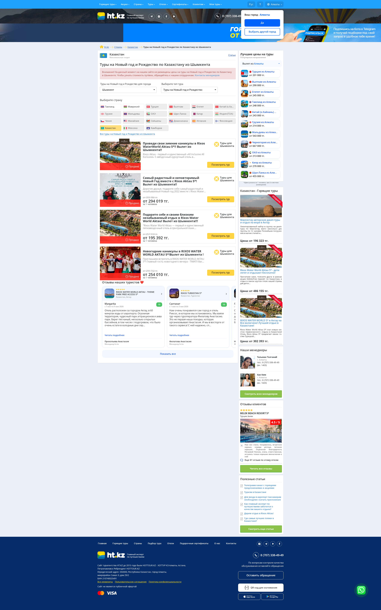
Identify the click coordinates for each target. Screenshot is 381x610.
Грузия (108, 113)
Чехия (108, 120)
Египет (200, 106)
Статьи (232, 54)
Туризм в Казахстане (255, 492)
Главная (102, 543)
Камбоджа (156, 127)
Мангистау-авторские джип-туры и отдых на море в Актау (260, 221)
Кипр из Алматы (262, 162)
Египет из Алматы (263, 91)
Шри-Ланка (179, 113)
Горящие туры (107, 4)
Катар (199, 113)
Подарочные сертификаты (194, 543)
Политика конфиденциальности (165, 581)
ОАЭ (153, 113)
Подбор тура (154, 543)
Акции (124, 4)
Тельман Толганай (267, 357)
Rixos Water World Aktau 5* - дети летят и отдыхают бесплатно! (259, 271)
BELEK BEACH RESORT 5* (254, 413)
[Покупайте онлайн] (107, 593)
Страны (138, 4)
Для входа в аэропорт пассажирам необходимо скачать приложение (262, 498)
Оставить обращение (260, 575)
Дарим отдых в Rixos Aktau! (259, 513)
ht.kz (106, 47)
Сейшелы (155, 120)
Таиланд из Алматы (264, 102)
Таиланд (109, 106)
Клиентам (198, 4)
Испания (201, 120)
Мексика (132, 127)
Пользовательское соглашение (131, 581)
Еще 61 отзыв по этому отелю (261, 459)
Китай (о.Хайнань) (227, 106)
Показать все (168, 353)
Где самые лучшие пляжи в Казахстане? (259, 519)
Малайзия (133, 120)
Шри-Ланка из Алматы (265, 172)
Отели (162, 4)
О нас (217, 543)
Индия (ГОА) (226, 113)
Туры (150, 4)
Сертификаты (179, 4)
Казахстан (133, 47)
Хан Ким (261, 374)
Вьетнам (178, 106)
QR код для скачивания (264, 587)
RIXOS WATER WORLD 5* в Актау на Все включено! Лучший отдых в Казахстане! (260, 323)
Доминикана (180, 120)
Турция (154, 106)
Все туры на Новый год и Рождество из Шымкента (127, 133)
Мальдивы (133, 113)
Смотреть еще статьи (261, 528)
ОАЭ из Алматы (261, 152)
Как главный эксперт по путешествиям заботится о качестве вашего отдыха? (258, 506)
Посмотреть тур (220, 164)
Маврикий (133, 106)
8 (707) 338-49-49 (233, 16)
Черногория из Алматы (266, 142)
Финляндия (225, 120)
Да (262, 22)
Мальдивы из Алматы (265, 132)
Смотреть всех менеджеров (261, 393)
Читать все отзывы (261, 468)
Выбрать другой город (262, 31)
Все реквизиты (105, 581)
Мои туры (214, 4)
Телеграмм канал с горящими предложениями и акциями (260, 486)
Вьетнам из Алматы (264, 81)
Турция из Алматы (263, 71)
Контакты (231, 543)
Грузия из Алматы (263, 122)
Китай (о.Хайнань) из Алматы (269, 112)
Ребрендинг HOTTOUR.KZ (127, 568)
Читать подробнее (114, 335)
